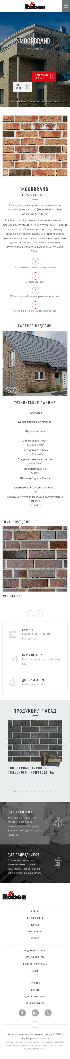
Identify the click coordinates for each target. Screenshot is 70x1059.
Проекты (35, 983)
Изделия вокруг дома (35, 964)
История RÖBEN (35, 918)
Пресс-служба (35, 931)
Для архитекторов (35, 996)
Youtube (48, 1013)
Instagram (35, 1013)
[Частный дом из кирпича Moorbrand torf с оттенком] (35, 363)
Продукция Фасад (35, 957)
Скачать (35, 971)
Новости (35, 924)
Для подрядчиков (35, 1003)
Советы (35, 990)
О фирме (35, 911)
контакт (35, 938)
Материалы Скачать (41, 76)
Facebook (22, 1013)
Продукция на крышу (35, 950)
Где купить (20, 86)
